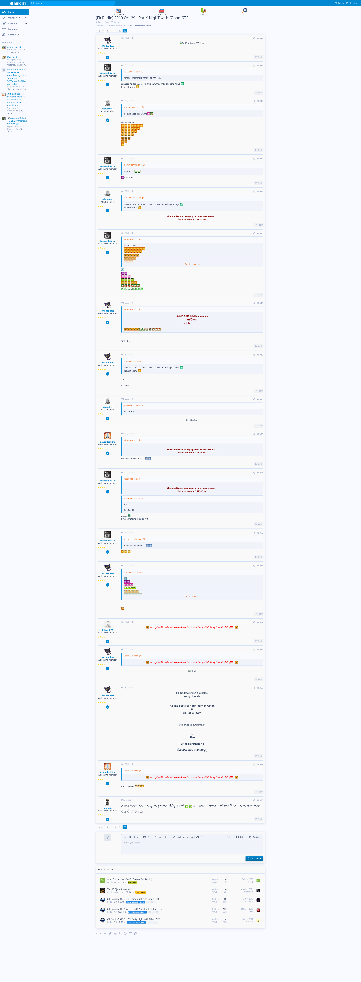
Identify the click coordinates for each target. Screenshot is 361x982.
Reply (260, 57)
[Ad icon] (3, 70)
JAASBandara (107, 45)
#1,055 (260, 649)
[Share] (254, 38)
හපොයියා (249, 921)
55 (149, 922)
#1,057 (260, 764)
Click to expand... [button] (192, 264)
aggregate (248, 891)
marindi (108, 807)
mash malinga (113, 892)
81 (155, 902)
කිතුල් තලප (12, 57)
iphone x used (14, 46)
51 (116, 30)
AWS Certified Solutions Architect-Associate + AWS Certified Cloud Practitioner (16, 99)
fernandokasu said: (132, 107)
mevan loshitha (107, 441)
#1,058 (260, 800)
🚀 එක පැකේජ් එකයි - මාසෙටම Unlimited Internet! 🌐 (17, 121)
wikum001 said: (131, 239)
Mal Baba (249, 901)
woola (110, 882)
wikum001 (107, 108)
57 (157, 922)
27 (157, 912)
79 (148, 902)
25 (150, 912)
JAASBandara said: (132, 71)
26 (153, 912)
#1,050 (260, 434)
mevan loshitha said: (133, 165)
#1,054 (260, 622)
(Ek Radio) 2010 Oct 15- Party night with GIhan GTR (133, 919)
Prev (101, 30)
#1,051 (260, 472)
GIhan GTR (107, 629)
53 (125, 30)
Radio (100, 22)
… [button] (111, 30)
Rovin (250, 911)
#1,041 (260, 38)
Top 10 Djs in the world (119, 889)
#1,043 (260, 101)
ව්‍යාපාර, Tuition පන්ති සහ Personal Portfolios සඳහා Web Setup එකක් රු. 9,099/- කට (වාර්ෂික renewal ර (17, 76)
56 (153, 922)
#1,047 (260, 303)
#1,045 (260, 191)
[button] (6, 3)
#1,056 (260, 688)
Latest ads (7, 42)
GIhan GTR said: (131, 655)
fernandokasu (107, 73)
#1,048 (260, 355)
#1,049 (260, 399)
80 (152, 902)
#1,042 (260, 65)
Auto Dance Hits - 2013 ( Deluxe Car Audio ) (129, 879)
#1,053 (260, 565)
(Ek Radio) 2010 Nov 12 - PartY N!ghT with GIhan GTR (134, 909)
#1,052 (260, 533)
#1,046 (260, 233)
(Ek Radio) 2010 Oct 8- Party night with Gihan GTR (133, 899)
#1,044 (260, 158)
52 (120, 30)
